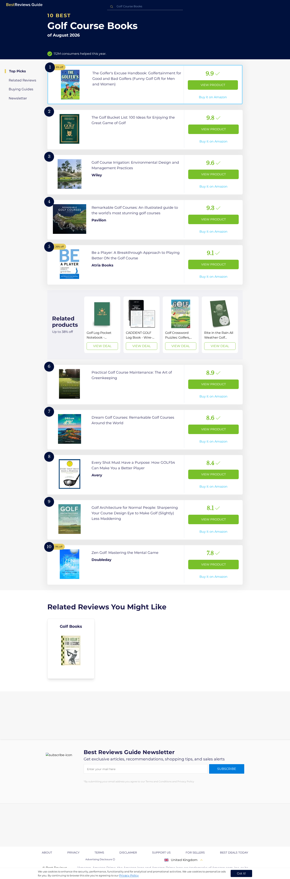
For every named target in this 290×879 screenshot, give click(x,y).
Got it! (241, 873)
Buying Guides (21, 89)
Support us (161, 852)
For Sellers (195, 852)
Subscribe (226, 769)
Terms (99, 852)
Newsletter (18, 98)
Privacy (73, 852)
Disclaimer (128, 852)
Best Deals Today (234, 852)
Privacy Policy (129, 875)
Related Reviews (22, 80)
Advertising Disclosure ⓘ (100, 859)
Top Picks (17, 71)
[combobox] (145, 6)
